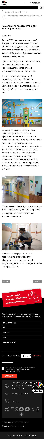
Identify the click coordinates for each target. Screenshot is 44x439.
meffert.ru (15, 401)
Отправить (9, 376)
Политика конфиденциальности (15, 422)
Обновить (37, 355)
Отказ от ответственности (13, 426)
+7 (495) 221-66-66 (22, 393)
